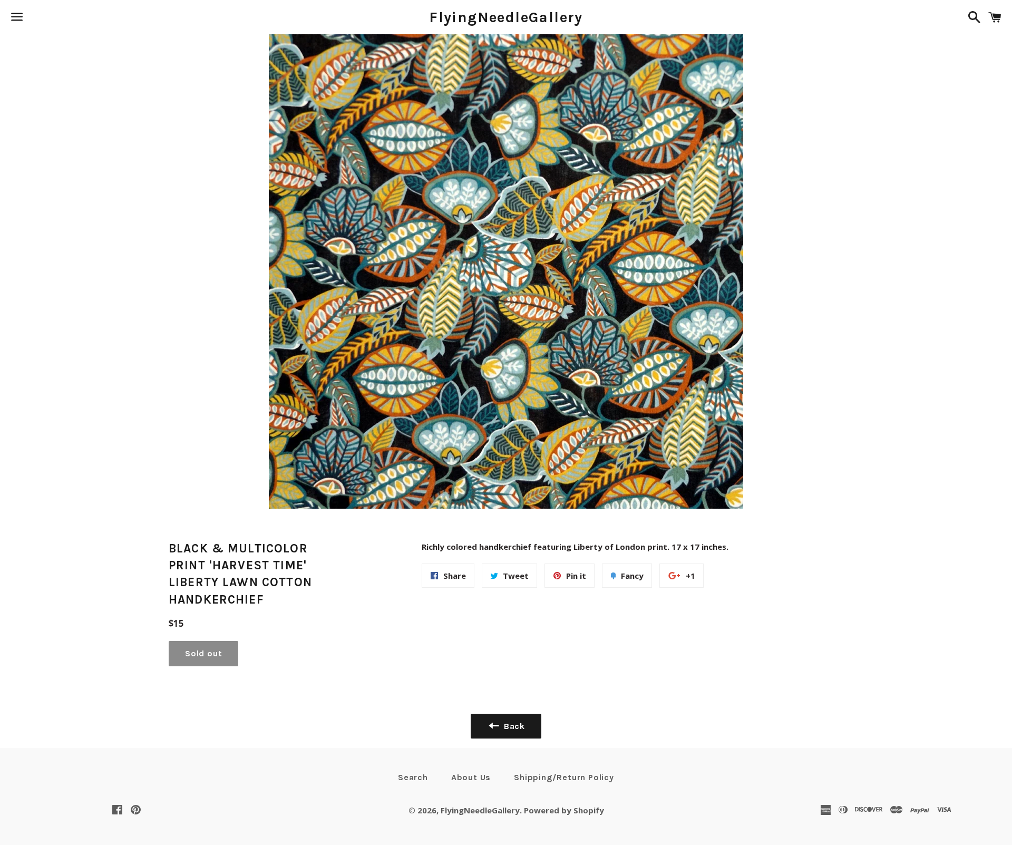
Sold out (203, 653)
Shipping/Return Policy (564, 777)
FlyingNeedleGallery (506, 17)
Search (413, 777)
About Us (471, 777)
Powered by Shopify (564, 810)
